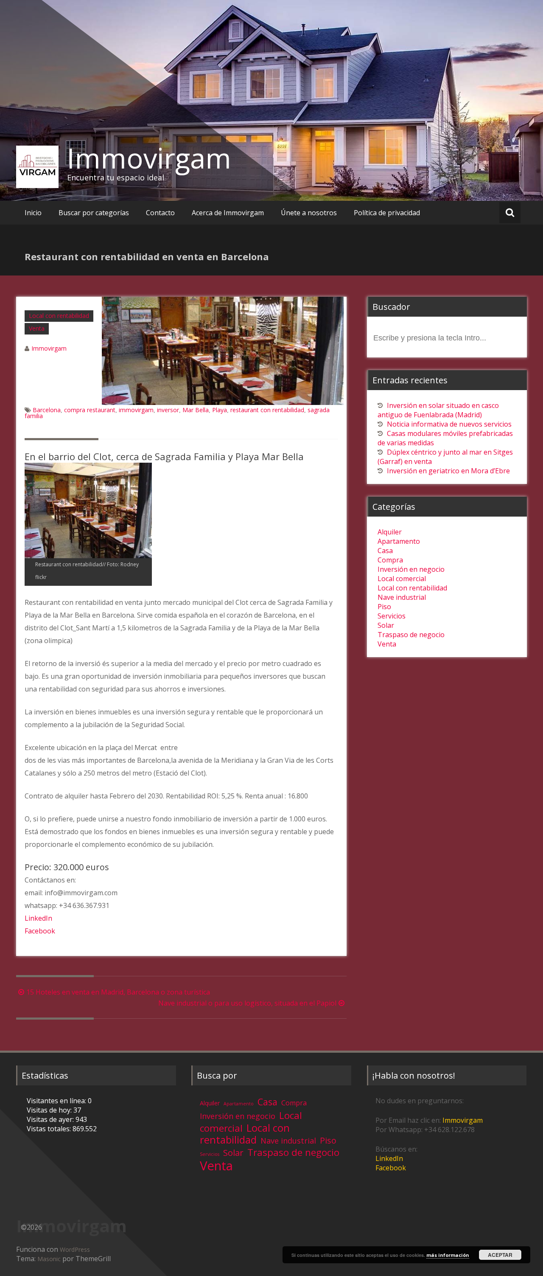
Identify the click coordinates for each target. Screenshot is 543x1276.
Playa (219, 410)
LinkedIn (38, 918)
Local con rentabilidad (59, 316)
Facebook (40, 931)
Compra (390, 560)
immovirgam (136, 410)
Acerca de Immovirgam (228, 212)
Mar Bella (195, 410)
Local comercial (402, 578)
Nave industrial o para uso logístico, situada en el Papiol (247, 1003)
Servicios (392, 616)
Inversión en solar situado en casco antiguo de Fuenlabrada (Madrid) (438, 410)
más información (447, 1255)
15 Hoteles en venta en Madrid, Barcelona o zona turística (118, 992)
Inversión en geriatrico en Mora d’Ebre (448, 470)
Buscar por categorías (94, 212)
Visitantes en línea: (57, 1100)
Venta (37, 328)
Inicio (33, 212)
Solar (386, 625)
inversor (168, 410)
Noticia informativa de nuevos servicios (449, 424)
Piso (384, 606)
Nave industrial (402, 597)
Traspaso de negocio (411, 634)
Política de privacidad (387, 212)
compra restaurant (89, 410)
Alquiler (390, 532)
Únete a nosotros (309, 212)
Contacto (160, 212)
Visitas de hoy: (50, 1110)
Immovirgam (149, 158)
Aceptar (500, 1255)
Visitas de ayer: (51, 1119)
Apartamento (399, 541)
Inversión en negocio (411, 569)
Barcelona (47, 410)
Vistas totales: (50, 1128)
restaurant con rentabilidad (267, 410)
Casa (385, 550)
